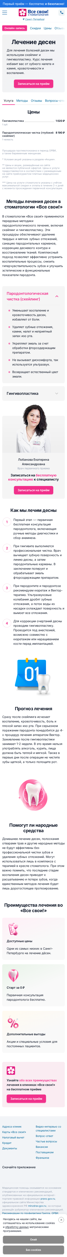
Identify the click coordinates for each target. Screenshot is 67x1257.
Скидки (35, 28)
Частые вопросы (46, 1141)
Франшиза (42, 1157)
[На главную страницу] (33, 13)
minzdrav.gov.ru (37, 1205)
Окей (33, 1239)
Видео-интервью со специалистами (48, 1128)
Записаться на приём (34, 84)
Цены (48, 28)
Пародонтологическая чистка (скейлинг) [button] (27, 296)
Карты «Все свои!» (14, 1132)
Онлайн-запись (14, 28)
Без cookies (33, 1249)
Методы (22, 100)
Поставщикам (45, 1152)
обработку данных (17, 1226)
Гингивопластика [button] (22, 393)
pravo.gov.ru (48, 1198)
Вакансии (42, 1146)
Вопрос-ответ (44, 1135)
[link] (33, 4)
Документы (9, 1148)
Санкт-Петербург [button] (35, 19)
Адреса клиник (12, 1126)
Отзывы (60, 28)
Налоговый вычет (13, 1137)
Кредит (7, 1142)
